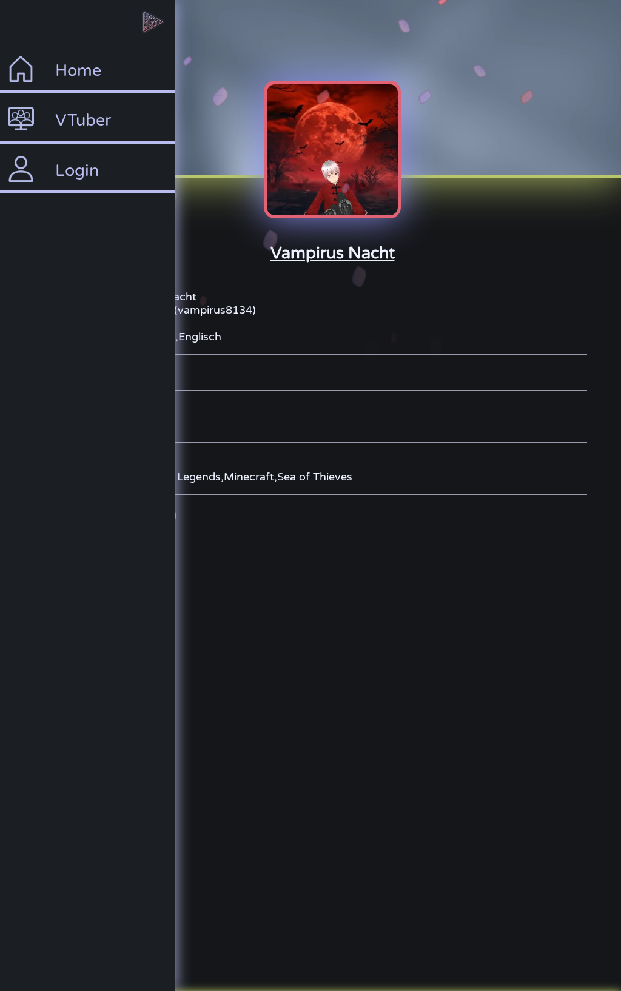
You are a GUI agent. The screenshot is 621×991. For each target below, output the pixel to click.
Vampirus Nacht (332, 253)
